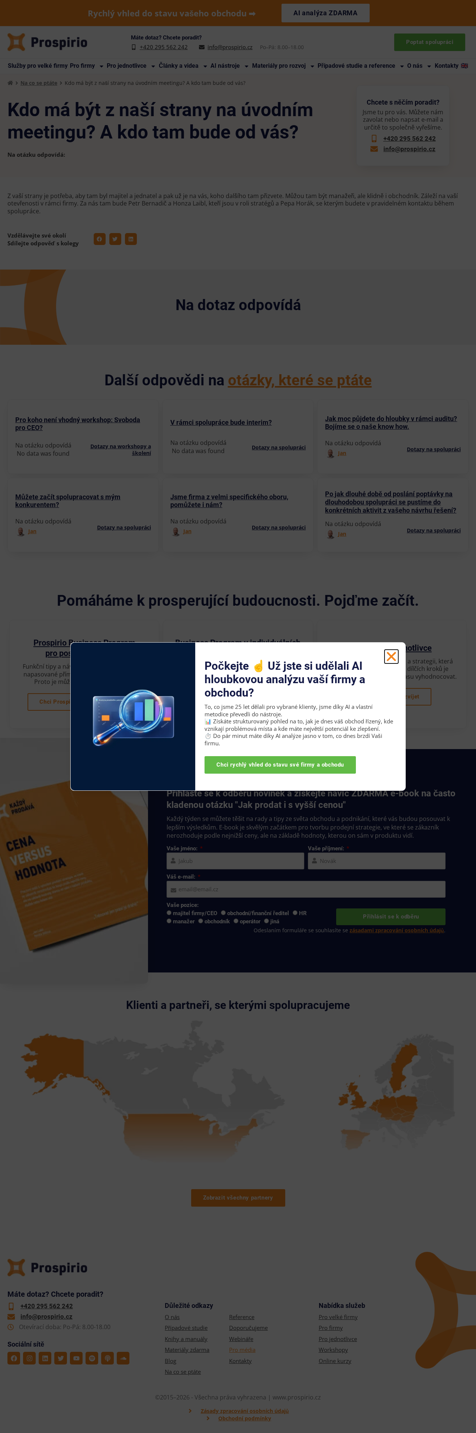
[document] (238, 716)
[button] (391, 656)
